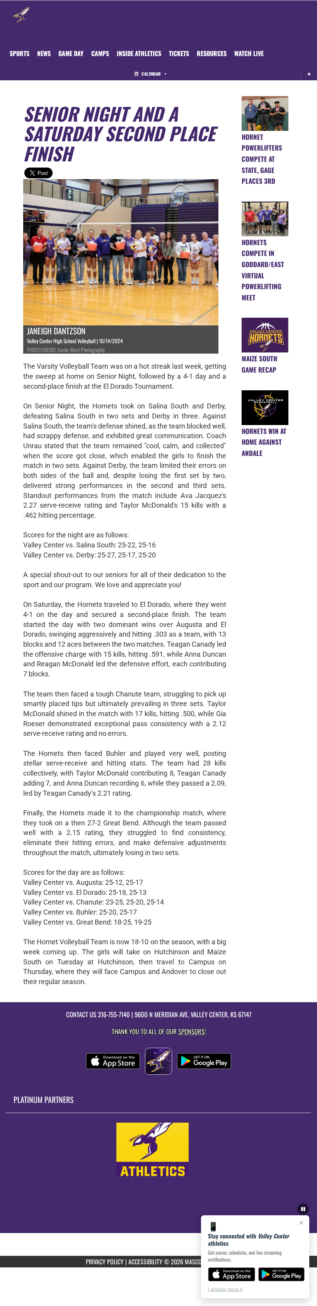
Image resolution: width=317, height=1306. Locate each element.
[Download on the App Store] (231, 1274)
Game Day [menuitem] (71, 53)
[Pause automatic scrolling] (303, 1209)
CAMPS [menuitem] (100, 53)
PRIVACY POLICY (105, 1261)
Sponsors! (192, 1031)
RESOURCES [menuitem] (212, 53)
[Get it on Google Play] (281, 1274)
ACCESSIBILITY (145, 1261)
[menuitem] (44, 53)
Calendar (151, 74)
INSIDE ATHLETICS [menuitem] (139, 53)
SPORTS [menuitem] (19, 53)
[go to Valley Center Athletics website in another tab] (158, 1150)
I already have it (225, 1289)
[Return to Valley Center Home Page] (21, 10)
